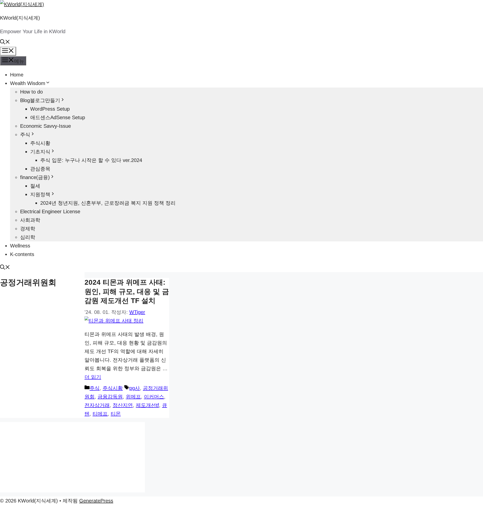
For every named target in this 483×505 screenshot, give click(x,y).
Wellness (20, 245)
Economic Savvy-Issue (45, 126)
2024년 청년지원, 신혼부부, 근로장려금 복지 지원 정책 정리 (108, 203)
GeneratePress (96, 500)
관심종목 (40, 169)
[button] (5, 42)
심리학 (27, 237)
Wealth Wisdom (27, 83)
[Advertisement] (72, 457)
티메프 (100, 413)
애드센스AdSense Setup (57, 117)
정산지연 (123, 405)
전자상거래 (97, 405)
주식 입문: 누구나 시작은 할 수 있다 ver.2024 (91, 160)
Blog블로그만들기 (40, 100)
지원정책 (40, 194)
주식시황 (40, 143)
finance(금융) (35, 177)
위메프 (133, 396)
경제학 (27, 228)
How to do (31, 92)
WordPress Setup (50, 109)
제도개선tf (147, 405)
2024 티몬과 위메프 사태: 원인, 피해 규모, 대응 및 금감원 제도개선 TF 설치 (127, 291)
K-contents (22, 254)
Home (16, 74)
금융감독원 (110, 396)
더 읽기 (93, 377)
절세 (35, 186)
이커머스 (154, 396)
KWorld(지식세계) (20, 18)
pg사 (134, 388)
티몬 (116, 413)
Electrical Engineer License (50, 211)
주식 (25, 134)
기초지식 (40, 151)
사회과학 (30, 220)
